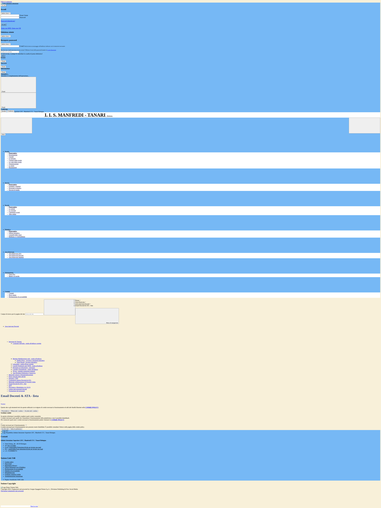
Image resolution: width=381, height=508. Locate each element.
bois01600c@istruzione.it (25, 447)
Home (77, 300)
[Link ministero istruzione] (9, 3)
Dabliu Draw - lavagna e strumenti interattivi (31, 360)
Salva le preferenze (16, 429)
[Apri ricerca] (364, 125)
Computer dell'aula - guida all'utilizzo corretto (27, 343)
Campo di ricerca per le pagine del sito (13, 314)
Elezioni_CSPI (13, 378)
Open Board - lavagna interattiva (27, 362)
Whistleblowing (10, 473)
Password (23, 17)
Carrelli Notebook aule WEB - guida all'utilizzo (27, 366)
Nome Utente (24, 15)
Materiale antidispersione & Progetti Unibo (22, 382)
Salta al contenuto (6, 1)
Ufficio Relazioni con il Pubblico (15, 467)
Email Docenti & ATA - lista (17, 384)
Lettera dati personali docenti (18, 389)
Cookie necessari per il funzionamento (13, 425)
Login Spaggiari (51, 50)
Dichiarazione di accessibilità (14, 469)
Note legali (8, 464)
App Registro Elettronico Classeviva (24, 373)
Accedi (4, 5)
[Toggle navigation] (16, 125)
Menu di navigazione (112, 323)
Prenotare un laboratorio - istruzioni (24, 368)
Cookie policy (9, 462)
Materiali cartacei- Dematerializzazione (21, 375)
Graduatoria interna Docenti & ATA (20, 380)
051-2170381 (12, 445)
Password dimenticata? (8, 21)
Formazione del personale (17, 391)
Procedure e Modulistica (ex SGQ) (19, 387)
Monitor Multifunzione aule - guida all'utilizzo (27, 359)
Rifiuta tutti (17, 411)
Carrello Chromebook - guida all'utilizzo (25, 369)
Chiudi (3, 61)
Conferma (10, 111)
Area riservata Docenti (82, 304)
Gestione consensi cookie (13, 474)
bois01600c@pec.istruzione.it (26, 449)
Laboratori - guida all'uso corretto (23, 364)
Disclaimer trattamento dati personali (12, 491)
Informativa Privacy (11, 465)
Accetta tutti (31, 411)
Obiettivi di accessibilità (12, 471)
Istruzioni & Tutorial (15, 342)
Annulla (4, 111)
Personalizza (5, 411)
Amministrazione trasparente (14, 476)
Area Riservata (80, 302)
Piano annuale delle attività (17, 376)
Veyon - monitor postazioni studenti (24, 371)
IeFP (10, 385)
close (3, 134)
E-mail (22, 46)
